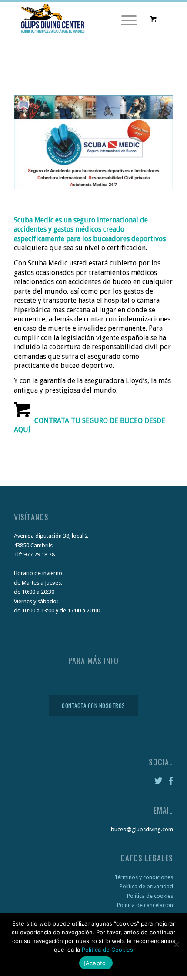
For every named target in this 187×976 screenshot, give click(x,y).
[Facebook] (171, 781)
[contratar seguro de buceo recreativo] (15, 445)
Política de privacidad (146, 886)
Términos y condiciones (143, 877)
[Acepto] (95, 962)
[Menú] (125, 19)
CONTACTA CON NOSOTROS (93, 705)
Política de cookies (150, 896)
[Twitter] (159, 781)
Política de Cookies (107, 949)
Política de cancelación (145, 905)
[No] (176, 944)
